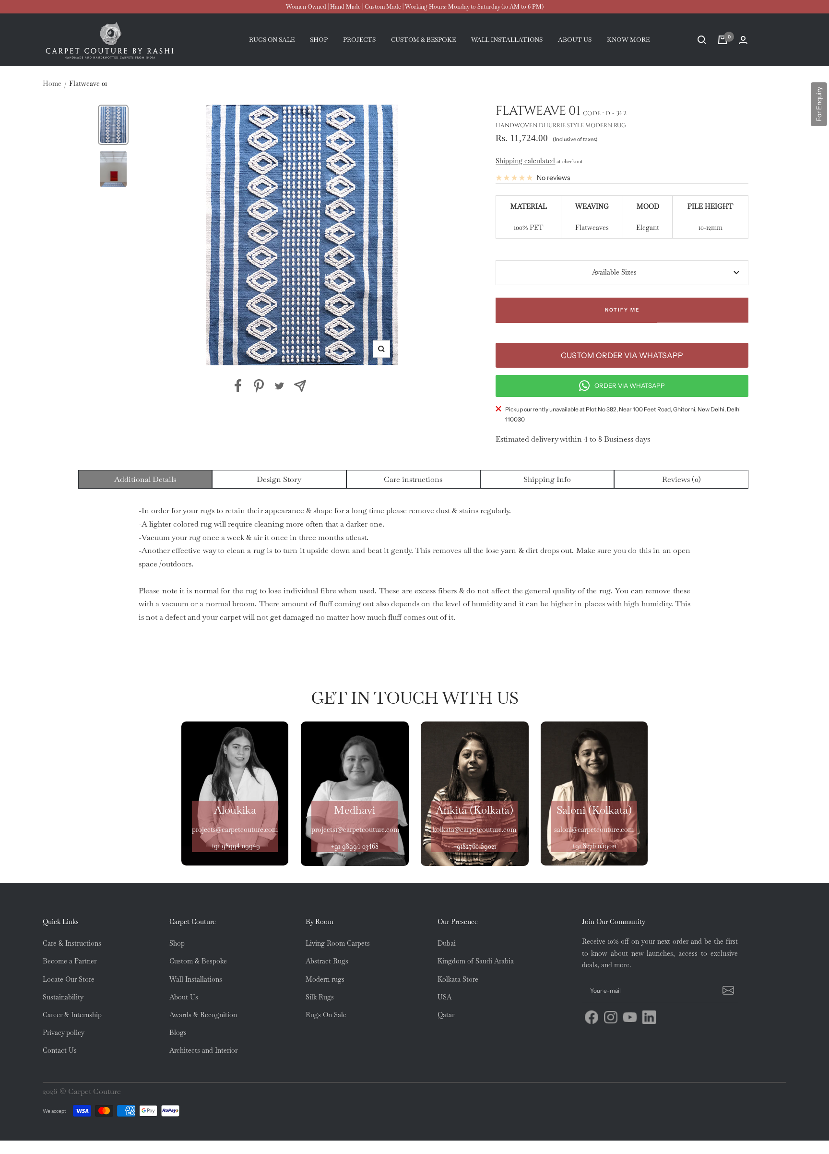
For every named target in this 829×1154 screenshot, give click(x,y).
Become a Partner (69, 961)
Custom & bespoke (423, 40)
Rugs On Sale (326, 1014)
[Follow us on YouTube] (630, 1017)
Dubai (447, 943)
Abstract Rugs (327, 961)
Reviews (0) (681, 479)
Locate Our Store (69, 979)
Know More (628, 40)
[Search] (702, 40)
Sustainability (63, 997)
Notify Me (622, 310)
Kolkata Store (458, 979)
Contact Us (60, 1050)
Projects (359, 40)
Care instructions (413, 479)
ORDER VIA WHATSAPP (629, 385)
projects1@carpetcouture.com (355, 829)
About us (575, 40)
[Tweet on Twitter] (279, 386)
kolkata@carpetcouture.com (474, 829)
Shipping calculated (525, 160)
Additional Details (145, 479)
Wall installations (507, 40)
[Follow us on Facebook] (591, 1017)
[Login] (743, 40)
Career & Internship (72, 1014)
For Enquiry (819, 104)
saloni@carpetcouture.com (594, 829)
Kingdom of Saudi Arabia (476, 961)
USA (444, 997)
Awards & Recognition (203, 1014)
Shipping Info (547, 479)
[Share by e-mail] (300, 386)
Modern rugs (325, 979)
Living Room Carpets (338, 943)
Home (52, 83)
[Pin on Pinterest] (259, 386)
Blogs (178, 1032)
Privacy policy (63, 1032)
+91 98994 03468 (355, 846)
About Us (183, 997)
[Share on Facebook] (238, 386)
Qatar (446, 1014)
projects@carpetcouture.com (235, 829)
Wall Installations (195, 979)
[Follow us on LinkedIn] (649, 1017)
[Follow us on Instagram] (610, 1017)
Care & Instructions (72, 943)
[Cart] (722, 40)
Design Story (279, 479)
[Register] (727, 990)
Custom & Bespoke (198, 961)
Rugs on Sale (272, 40)
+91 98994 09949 (235, 845)
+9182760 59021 (474, 846)
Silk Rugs (320, 997)
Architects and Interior (203, 1050)
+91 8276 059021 (593, 845)
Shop (319, 40)
